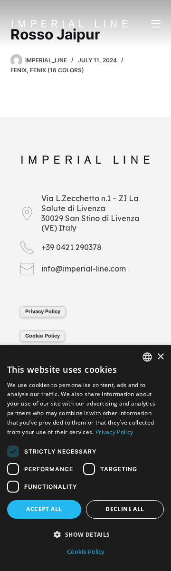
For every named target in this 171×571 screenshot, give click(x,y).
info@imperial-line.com (83, 268)
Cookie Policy (42, 335)
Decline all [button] (124, 509)
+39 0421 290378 (71, 247)
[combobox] (147, 357)
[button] (85, 535)
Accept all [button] (44, 509)
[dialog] (85, 458)
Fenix (18, 70)
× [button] (160, 356)
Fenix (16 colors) (57, 70)
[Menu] (156, 24)
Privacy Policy (42, 311)
